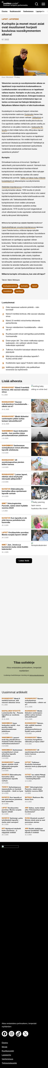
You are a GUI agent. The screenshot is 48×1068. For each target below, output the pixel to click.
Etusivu (4, 11)
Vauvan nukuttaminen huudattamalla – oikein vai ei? (24, 328)
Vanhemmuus (28, 11)
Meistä (4, 1047)
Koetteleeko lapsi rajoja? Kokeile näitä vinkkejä (25, 363)
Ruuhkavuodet (15, 11)
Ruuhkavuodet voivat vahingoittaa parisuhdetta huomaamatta (25, 335)
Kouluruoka (28, 114)
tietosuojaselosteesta (36, 675)
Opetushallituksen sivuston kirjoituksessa (19, 227)
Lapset (5, 19)
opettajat (19, 291)
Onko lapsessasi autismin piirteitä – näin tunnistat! (22, 308)
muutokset (7, 291)
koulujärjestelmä (10, 286)
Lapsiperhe (40, 11)
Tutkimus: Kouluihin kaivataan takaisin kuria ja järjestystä (25, 351)
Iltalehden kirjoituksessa (12, 187)
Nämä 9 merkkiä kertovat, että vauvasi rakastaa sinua (25, 315)
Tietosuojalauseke (9, 1063)
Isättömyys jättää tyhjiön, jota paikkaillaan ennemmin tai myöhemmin (23, 368)
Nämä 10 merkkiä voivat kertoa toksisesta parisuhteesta (23, 322)
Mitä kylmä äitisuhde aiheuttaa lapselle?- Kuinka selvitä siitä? (22, 357)
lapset (34, 286)
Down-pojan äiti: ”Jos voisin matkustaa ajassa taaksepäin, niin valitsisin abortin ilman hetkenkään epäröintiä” (25, 343)
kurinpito (24, 286)
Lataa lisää (24, 561)
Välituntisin (36, 117)
